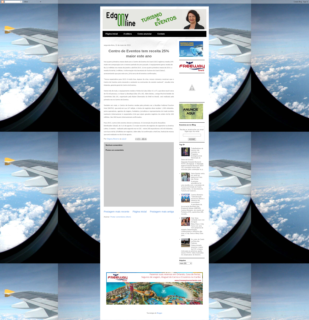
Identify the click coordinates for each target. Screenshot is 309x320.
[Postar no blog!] (138, 139)
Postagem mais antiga (162, 211)
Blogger (159, 313)
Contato (161, 34)
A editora (127, 34)
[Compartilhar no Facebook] (143, 139)
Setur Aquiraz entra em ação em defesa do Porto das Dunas (197, 176)
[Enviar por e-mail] (136, 139)
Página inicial (111, 34)
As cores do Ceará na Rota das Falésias (197, 241)
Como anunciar (144, 34)
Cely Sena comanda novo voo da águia (197, 220)
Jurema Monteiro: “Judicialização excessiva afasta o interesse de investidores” (197, 198)
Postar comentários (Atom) (120, 217)
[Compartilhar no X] (141, 139)
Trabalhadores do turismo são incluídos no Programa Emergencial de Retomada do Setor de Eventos (192, 154)
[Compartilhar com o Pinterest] (145, 139)
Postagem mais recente (116, 211)
